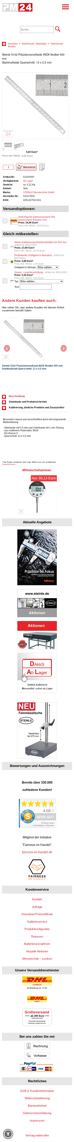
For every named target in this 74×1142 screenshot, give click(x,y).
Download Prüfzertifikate (37, 914)
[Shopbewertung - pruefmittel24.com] (37, 826)
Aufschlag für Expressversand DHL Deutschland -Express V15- (37, 218)
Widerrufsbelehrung (37, 1098)
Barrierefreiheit (37, 1105)
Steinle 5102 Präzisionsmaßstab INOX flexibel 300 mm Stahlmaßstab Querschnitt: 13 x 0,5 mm (32, 367)
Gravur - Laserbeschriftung (40, 272)
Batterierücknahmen (37, 943)
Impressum (37, 1120)
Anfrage (37, 906)
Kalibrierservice (37, 921)
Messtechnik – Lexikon (37, 958)
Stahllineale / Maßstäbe (34, 43)
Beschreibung (17, 396)
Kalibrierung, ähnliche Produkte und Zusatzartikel (36, 407)
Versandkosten (9, 464)
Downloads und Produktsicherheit (28, 401)
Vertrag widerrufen (37, 1135)
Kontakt (37, 899)
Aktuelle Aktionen (37, 951)
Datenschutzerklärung (37, 1113)
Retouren (37, 936)
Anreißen (13, 43)
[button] (8, 1134)
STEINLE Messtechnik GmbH (38, 192)
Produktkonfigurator (37, 929)
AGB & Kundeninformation (37, 1091)
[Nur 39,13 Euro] (37, 514)
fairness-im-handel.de (37, 852)
